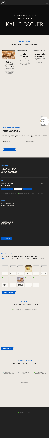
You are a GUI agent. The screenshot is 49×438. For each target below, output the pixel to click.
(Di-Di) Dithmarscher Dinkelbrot (9, 64)
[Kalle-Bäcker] (3, 2)
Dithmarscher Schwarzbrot (40, 55)
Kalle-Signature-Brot (24, 56)
